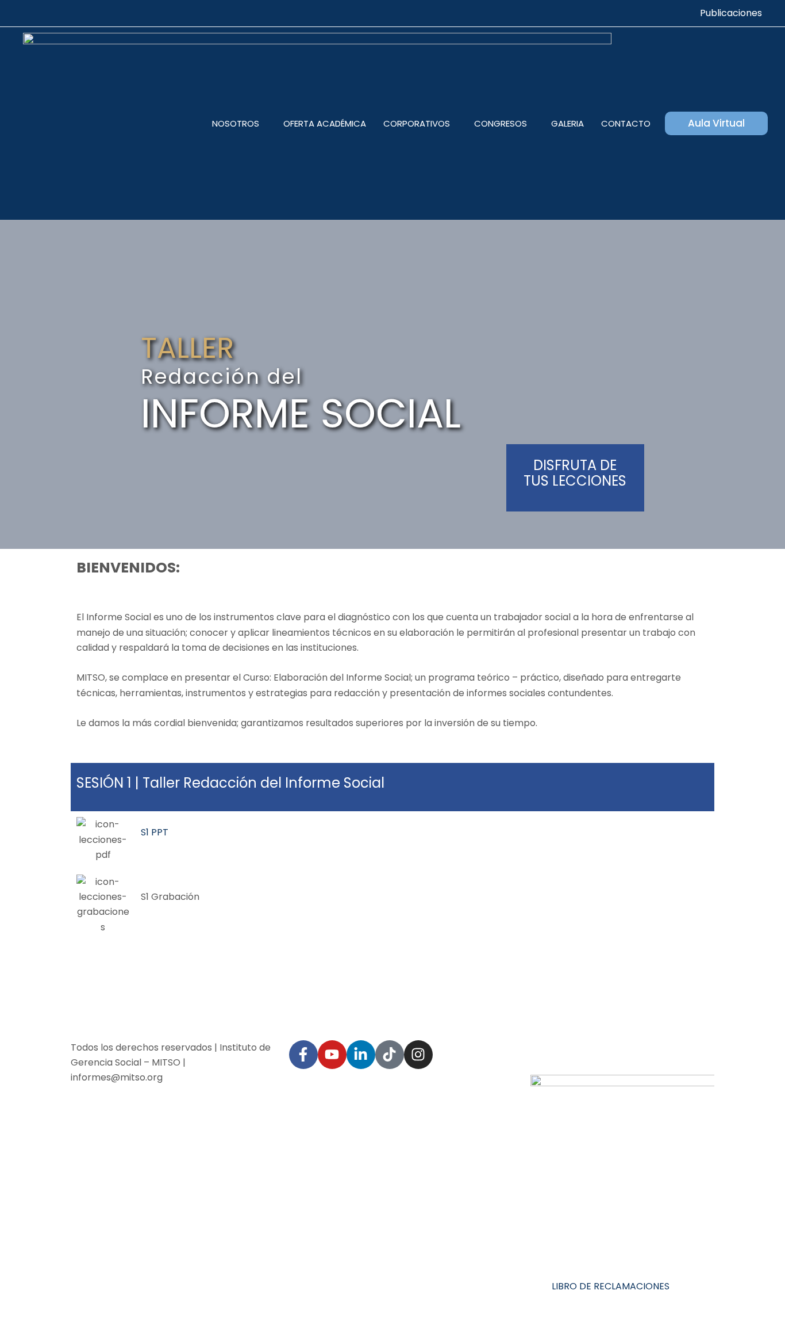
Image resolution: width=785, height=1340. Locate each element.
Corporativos (416, 123)
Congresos (500, 123)
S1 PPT (154, 832)
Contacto (626, 123)
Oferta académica (324, 123)
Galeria (567, 123)
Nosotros (235, 123)
